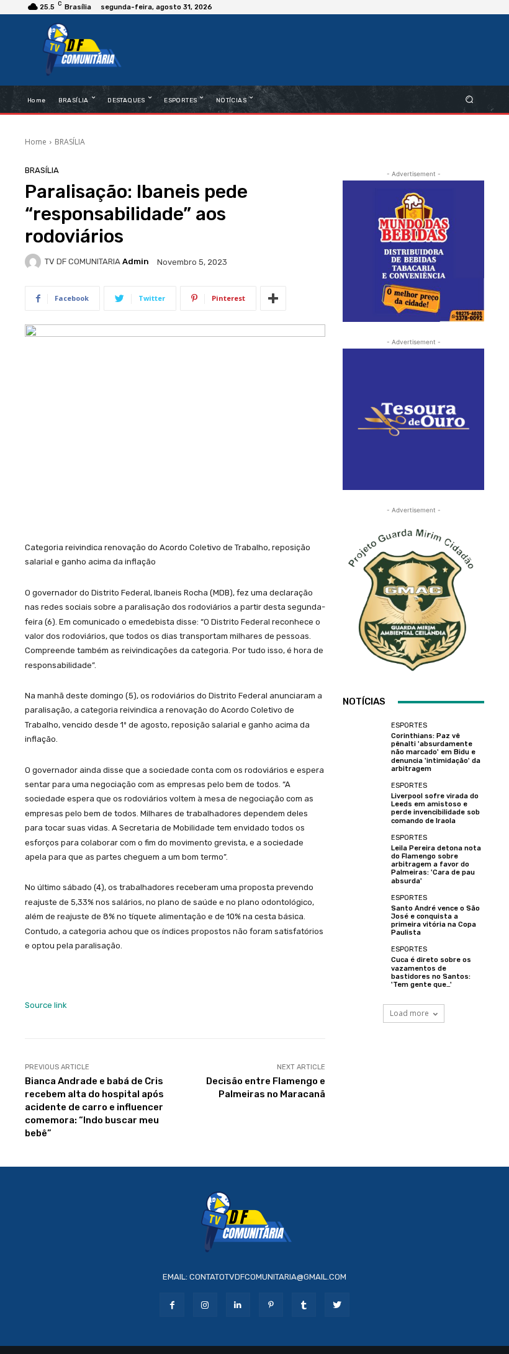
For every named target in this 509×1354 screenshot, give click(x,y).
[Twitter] (337, 1305)
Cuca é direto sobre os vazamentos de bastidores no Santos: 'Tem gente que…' (431, 972)
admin (135, 261)
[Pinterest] (271, 1305)
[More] (273, 298)
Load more (409, 1013)
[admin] (35, 262)
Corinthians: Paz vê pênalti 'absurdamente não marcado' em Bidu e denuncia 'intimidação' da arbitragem (435, 752)
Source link (46, 1005)
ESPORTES (409, 725)
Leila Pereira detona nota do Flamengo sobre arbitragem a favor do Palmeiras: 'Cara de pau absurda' (436, 864)
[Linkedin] (238, 1305)
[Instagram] (205, 1305)
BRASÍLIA (70, 141)
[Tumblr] (304, 1305)
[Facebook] (172, 1305)
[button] (469, 99)
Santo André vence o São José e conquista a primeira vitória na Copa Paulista (435, 920)
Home (36, 141)
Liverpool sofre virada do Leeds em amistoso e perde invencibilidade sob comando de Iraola (435, 808)
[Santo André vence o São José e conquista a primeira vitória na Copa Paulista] (364, 915)
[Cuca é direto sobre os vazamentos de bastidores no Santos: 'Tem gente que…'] (364, 967)
